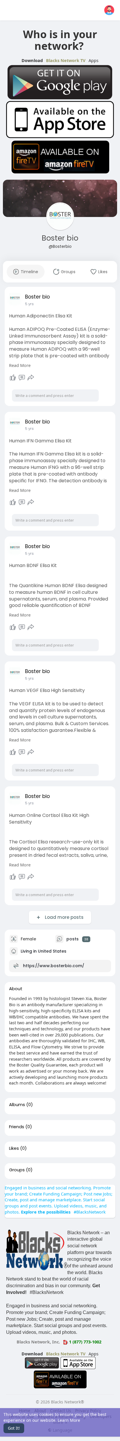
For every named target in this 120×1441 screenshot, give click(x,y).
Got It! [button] (14, 1428)
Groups (17, 1170)
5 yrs (29, 304)
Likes (14, 1148)
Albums (17, 1104)
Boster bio (60, 238)
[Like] (13, 378)
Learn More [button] (69, 1420)
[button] (109, 10)
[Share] (31, 378)
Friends (16, 1126)
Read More (20, 365)
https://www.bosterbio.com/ (53, 966)
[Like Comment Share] (21, 378)
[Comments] (22, 378)
